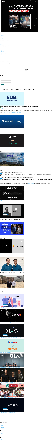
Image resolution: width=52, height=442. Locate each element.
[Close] (9, 63)
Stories (1, 50)
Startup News (2, 35)
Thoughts (1, 54)
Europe (1, 438)
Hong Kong (1, 147)
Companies (2, 38)
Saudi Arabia (1, 235)
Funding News (2, 36)
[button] (26, 64)
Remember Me (26, 69)
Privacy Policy (2, 433)
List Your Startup (3, 43)
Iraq (0, 128)
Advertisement (2, 432)
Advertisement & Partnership (3, 53)
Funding (1, 200)
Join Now (1, 44)
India (0, 166)
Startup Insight (2, 51)
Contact (1, 435)
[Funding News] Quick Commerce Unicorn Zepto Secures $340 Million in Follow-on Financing (11, 112)
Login (1, 47)
